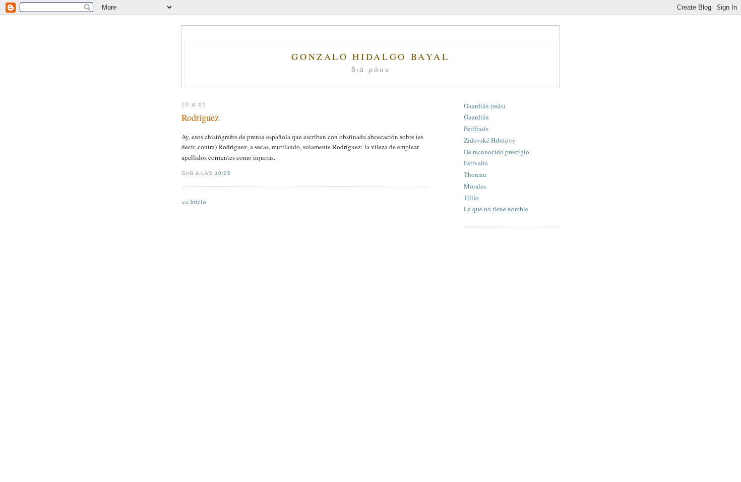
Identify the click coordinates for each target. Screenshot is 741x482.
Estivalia (476, 162)
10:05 (223, 173)
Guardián (476, 117)
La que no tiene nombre (496, 208)
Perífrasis (476, 128)
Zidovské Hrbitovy (490, 140)
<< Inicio (193, 201)
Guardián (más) (484, 105)
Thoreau (475, 174)
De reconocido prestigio (496, 151)
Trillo (471, 197)
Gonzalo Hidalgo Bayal (370, 56)
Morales (475, 186)
